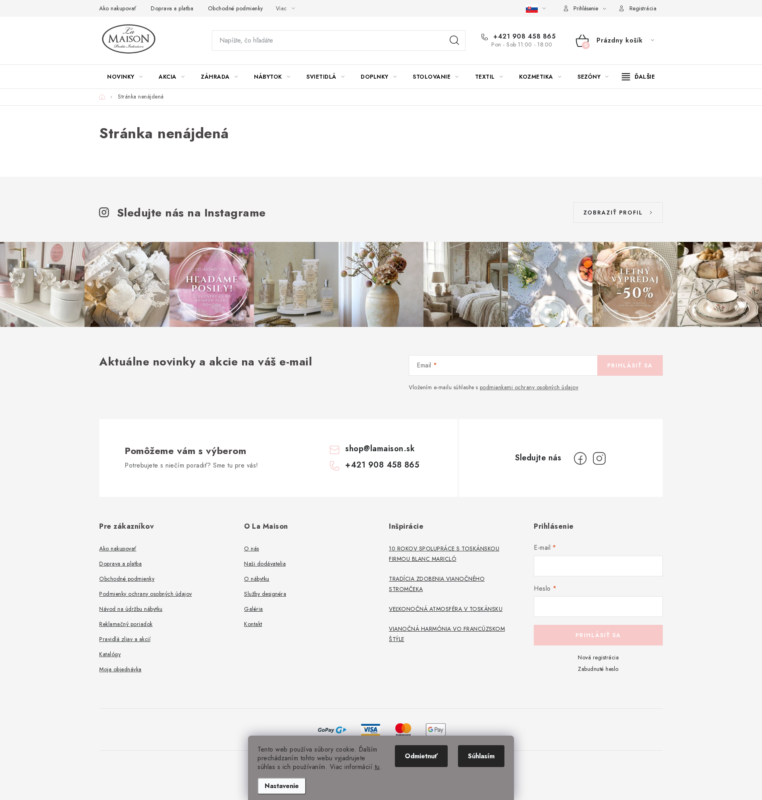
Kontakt (253, 624)
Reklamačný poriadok (126, 624)
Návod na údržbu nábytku (131, 609)
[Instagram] (599, 458)
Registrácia (643, 8)
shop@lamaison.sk (380, 448)
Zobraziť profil (613, 212)
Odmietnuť (421, 756)
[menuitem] (124, 77)
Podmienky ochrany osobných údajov (145, 594)
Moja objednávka (120, 669)
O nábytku (256, 579)
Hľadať (454, 40)
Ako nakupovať (118, 8)
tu (377, 766)
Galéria (253, 609)
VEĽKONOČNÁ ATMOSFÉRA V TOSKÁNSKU (445, 609)
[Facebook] (580, 458)
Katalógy (110, 654)
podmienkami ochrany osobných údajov (529, 387)
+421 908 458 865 (523, 37)
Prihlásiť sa (630, 365)
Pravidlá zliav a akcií (124, 639)
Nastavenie (282, 785)
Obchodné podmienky (235, 8)
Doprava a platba (172, 8)
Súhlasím (481, 756)
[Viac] (638, 77)
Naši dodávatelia (265, 564)
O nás (251, 549)
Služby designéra (265, 594)
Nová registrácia (598, 657)
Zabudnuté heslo (598, 669)
